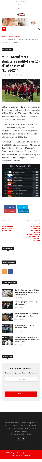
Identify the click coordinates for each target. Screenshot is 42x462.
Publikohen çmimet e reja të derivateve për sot (24, 326)
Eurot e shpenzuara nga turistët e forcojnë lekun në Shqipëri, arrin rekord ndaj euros (27, 292)
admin (4, 75)
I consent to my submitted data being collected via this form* (19, 386)
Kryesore (5, 325)
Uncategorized (14, 37)
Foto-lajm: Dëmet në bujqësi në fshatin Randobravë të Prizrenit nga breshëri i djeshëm (33, 233)
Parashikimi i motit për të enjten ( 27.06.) (8, 228)
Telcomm (27, 456)
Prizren (4, 340)
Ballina (4, 37)
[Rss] (21, 9)
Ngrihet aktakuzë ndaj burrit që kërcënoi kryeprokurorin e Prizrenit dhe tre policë (27, 339)
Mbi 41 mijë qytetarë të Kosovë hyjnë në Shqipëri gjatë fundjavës (27, 315)
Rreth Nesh (22, 5)
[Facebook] (18, 9)
